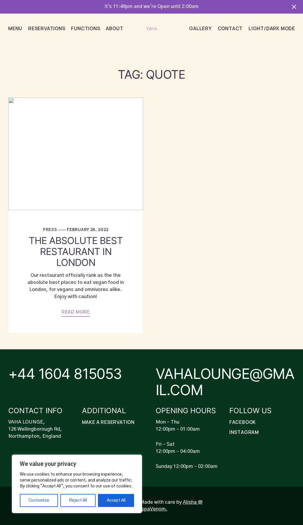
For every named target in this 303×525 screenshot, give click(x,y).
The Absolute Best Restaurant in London (76, 251)
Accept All (116, 500)
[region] (77, 484)
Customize (38, 500)
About (114, 28)
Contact (230, 28)
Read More (76, 311)
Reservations (46, 28)
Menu (15, 28)
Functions (85, 28)
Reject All (78, 500)
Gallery (200, 28)
